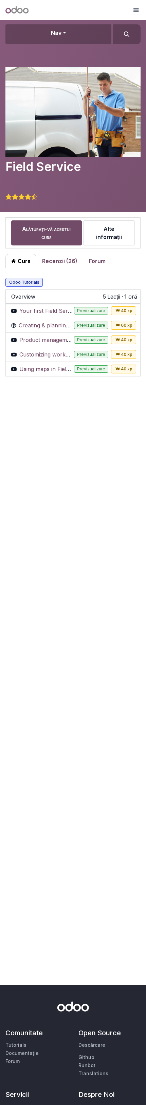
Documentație (22, 1053)
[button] (136, 10)
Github (86, 1057)
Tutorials (15, 1045)
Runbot (86, 1065)
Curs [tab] (23, 261)
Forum (97, 261)
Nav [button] (56, 32)
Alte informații (109, 232)
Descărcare (91, 1045)
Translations (93, 1073)
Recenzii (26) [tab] (59, 261)
